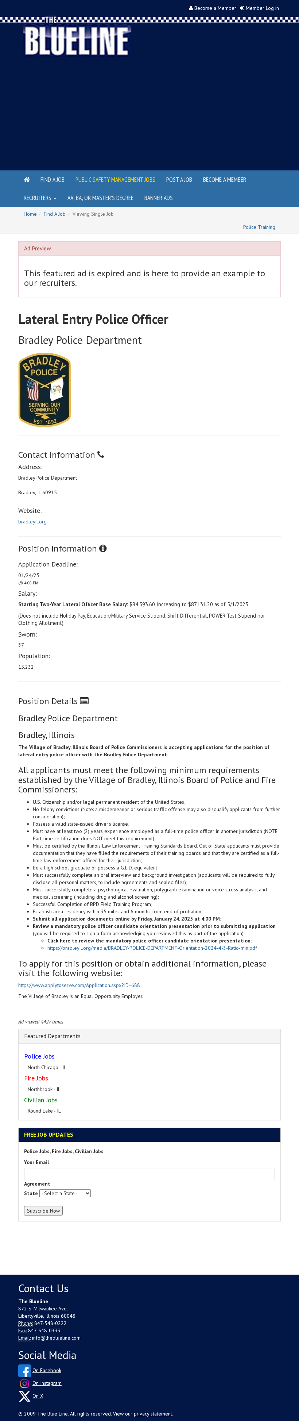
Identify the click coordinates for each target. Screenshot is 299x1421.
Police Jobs (39, 1056)
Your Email (36, 1162)
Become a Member (215, 8)
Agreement (37, 1183)
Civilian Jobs (41, 1100)
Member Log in (262, 8)
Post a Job (179, 179)
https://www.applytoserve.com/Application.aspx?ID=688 (79, 985)
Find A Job (55, 214)
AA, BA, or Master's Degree (100, 197)
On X (37, 1396)
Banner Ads (158, 197)
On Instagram (47, 1383)
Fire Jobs (36, 1078)
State (31, 1193)
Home (30, 214)
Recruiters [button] (38, 197)
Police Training (259, 227)
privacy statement (153, 1413)
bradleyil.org (32, 521)
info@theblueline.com (56, 1337)
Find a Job (52, 179)
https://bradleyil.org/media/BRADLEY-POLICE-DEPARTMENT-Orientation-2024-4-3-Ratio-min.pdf (152, 948)
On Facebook (46, 1370)
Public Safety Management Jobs (115, 179)
